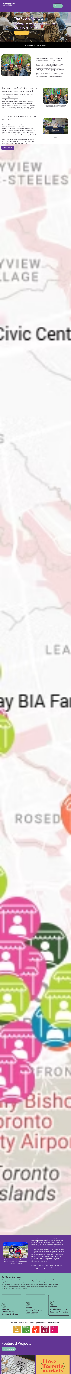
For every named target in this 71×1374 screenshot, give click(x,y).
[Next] (67, 52)
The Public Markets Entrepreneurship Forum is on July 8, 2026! (35, 23)
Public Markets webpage (12, 143)
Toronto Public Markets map (42, 65)
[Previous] (62, 52)
